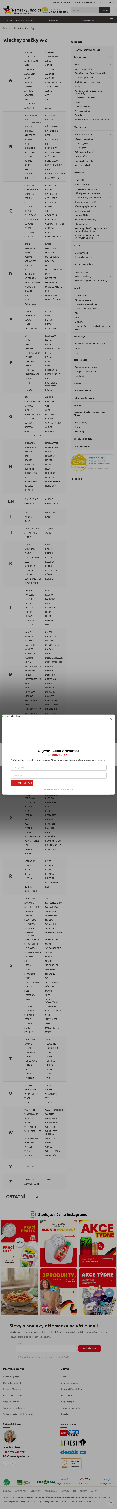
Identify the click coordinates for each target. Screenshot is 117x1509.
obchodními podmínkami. (66, 789)
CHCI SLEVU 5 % (22, 783)
